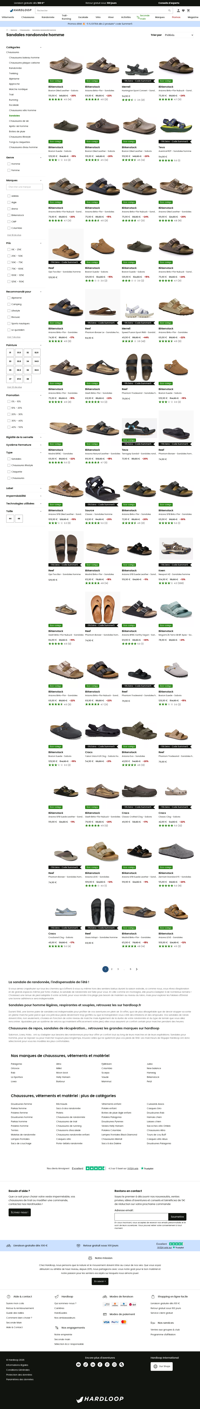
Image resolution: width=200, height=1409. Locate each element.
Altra (58, 1064)
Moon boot (62, 1073)
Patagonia (16, 1064)
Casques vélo (63, 1139)
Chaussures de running (68, 1126)
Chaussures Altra (156, 1130)
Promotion (12, 395)
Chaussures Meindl (112, 1139)
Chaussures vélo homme (22, 110)
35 (10, 370)
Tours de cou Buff (156, 1135)
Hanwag (151, 1073)
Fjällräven (107, 1064)
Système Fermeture (18, 445)
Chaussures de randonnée (70, 1117)
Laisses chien (154, 1122)
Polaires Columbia (111, 1130)
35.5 (19, 370)
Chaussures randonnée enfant (73, 1135)
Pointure (11, 345)
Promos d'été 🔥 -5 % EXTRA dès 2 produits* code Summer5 (100, 24)
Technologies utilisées (20, 503)
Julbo (150, 1064)
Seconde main (144, 17)
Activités (126, 17)
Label (9, 488)
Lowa (13, 1081)
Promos (176, 17)
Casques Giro (154, 1108)
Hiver (111, 17)
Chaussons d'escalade (68, 1130)
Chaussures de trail (66, 1122)
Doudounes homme (22, 1117)
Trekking (13, 73)
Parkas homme (19, 1122)
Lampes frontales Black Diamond (119, 1135)
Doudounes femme (21, 1104)
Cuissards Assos (155, 1104)
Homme (14, 30)
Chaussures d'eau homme (23, 147)
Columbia (107, 1068)
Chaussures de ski (19, 121)
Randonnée (48, 17)
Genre (10, 157)
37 (10, 379)
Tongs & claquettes (19, 142)
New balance (154, 1068)
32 (28, 353)
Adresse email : (124, 1210)
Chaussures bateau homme (24, 58)
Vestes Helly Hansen (112, 1126)
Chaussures (27, 17)
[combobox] (25, 187)
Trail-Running (66, 17)
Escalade (83, 17)
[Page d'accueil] (8, 30)
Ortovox (15, 1068)
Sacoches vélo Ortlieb (158, 1126)
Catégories (13, 47)
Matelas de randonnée (23, 1135)
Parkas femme (19, 1108)
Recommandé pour (18, 291)
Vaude (105, 1077)
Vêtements (8, 17)
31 (10, 353)
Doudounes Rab (155, 1113)
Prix (8, 243)
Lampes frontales (20, 1139)
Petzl (149, 1081)
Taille (9, 511)
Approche (14, 84)
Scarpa (105, 1073)
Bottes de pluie (17, 132)
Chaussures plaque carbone (24, 63)
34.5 (37, 361)
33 (10, 361)
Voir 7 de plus (13, 337)
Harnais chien (154, 1117)
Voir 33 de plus (14, 387)
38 (28, 379)
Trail (11, 95)
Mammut (106, 1081)
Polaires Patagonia (111, 1117)
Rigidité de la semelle (19, 437)
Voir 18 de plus (14, 235)
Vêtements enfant (111, 1104)
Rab (13, 1073)
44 (10, 519)
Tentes (14, 1130)
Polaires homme (19, 1126)
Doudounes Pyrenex (112, 1122)
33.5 (19, 361)
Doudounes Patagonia (159, 1143)
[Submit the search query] (169, 11)
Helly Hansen (63, 1077)
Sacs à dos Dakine (111, 1143)
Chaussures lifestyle (20, 137)
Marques (160, 17)
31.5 (19, 353)
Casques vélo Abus (157, 1139)
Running (13, 100)
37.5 (19, 379)
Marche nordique (18, 89)
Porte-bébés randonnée (69, 1143)
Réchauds (61, 1104)
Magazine (193, 17)
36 (28, 370)
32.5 (36, 353)
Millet (59, 1068)
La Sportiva (17, 1077)
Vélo (98, 17)
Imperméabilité (16, 496)
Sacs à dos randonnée (68, 1108)
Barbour (60, 1081)
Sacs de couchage (21, 1143)
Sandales (14, 116)
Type (9, 452)
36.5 (37, 370)
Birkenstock (153, 1077)
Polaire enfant (109, 1108)
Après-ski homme (18, 126)
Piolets (59, 1113)
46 (19, 519)
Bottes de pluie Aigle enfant (116, 1113)
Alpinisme (14, 79)
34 (28, 361)
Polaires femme (19, 1113)
